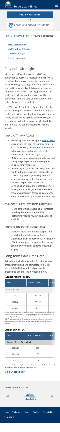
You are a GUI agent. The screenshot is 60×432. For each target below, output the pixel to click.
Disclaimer (16, 412)
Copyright (8, 417)
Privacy (27, 412)
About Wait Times (21, 36)
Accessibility (48, 412)
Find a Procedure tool (35, 272)
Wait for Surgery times (39, 144)
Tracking (36, 412)
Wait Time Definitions (17, 44)
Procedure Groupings (17, 58)
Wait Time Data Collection (19, 49)
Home (8, 36)
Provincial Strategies (16, 54)
